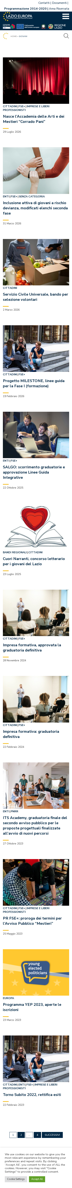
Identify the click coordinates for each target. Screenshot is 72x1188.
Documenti (59, 3)
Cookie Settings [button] (16, 1179)
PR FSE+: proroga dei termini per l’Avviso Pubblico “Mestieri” (32, 921)
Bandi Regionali (15, 552)
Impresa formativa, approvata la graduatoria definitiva (32, 647)
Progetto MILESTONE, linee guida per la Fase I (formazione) (34, 383)
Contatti (44, 3)
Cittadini (10, 106)
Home (14, 36)
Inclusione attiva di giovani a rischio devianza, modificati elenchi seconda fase (35, 208)
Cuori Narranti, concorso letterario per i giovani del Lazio (34, 561)
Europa (8, 998)
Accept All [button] (37, 1179)
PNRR (14, 811)
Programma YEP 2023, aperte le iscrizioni (32, 1007)
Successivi (52, 1135)
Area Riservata (59, 9)
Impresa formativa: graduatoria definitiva (31, 734)
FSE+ (22, 106)
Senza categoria (32, 196)
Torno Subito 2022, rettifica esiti (32, 1094)
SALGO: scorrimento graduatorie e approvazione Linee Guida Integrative (34, 472)
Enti (6, 196)
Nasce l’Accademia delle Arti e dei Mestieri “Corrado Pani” (33, 119)
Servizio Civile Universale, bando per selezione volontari (35, 297)
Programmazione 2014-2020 (25, 9)
